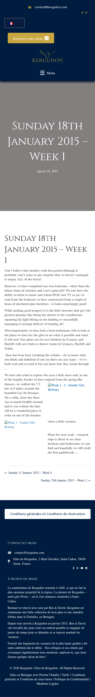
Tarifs (65, 675)
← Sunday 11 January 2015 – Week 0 (28, 472)
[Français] (13, 23)
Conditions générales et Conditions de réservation (45, 677)
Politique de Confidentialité (72, 679)
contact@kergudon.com (51, 7)
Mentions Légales (48, 683)
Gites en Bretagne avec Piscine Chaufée (34, 675)
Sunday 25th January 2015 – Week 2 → (66, 480)
